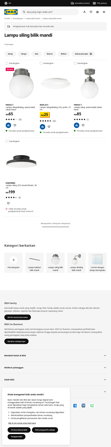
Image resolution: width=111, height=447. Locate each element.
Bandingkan (14, 63)
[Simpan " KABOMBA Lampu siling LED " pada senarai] (8, 203)
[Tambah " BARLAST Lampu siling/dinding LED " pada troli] (42, 126)
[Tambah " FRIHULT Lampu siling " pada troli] (76, 125)
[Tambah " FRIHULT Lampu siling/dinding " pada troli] (8, 125)
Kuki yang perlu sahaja (45, 430)
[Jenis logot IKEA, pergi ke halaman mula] (11, 12)
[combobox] (48, 12)
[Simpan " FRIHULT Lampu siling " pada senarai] (83, 125)
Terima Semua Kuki (19, 430)
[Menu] (104, 12)
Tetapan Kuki (16, 436)
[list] (55, 263)
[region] (36, 416)
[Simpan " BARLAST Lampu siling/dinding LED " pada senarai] (49, 126)
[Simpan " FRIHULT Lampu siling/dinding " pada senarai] (15, 125)
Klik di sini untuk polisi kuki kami (22, 423)
